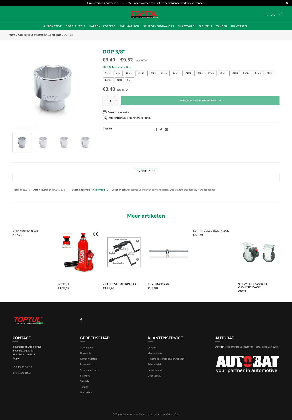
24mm (108, 80)
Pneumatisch (129, 26)
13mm (164, 73)
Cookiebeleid (155, 370)
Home (12, 34)
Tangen (221, 26)
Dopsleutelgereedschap (183, 189)
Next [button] (86, 90)
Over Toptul (154, 375)
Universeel (239, 26)
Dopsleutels (75, 26)
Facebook (156, 129)
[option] (54, 89)
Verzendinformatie (118, 112)
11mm (141, 73)
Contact (152, 347)
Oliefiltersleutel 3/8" (26, 230)
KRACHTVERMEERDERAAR (121, 284)
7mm (129, 80)
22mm (270, 73)
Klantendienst (155, 353)
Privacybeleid (155, 364)
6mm (119, 80)
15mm (188, 73)
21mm (258, 73)
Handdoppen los (206, 189)
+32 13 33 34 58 (22, 367)
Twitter (161, 129)
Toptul (23, 189)
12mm (152, 73)
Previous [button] (21, 90)
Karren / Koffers (102, 26)
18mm (223, 73)
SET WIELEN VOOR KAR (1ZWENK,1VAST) (254, 286)
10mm (129, 73)
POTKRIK (63, 284)
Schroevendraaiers (158, 26)
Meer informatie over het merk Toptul (129, 117)
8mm (107, 73)
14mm (176, 73)
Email (166, 129)
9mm (118, 73)
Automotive (53, 26)
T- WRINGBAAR (158, 284)
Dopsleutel (86, 353)
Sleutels (205, 26)
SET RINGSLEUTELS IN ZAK (211, 230)
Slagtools (186, 26)
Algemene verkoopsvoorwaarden (166, 358)
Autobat (219, 346)
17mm (211, 73)
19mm (235, 73)
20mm (246, 73)
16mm (199, 73)
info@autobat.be (22, 372)
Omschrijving (146, 171)
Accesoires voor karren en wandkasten (40, 34)
